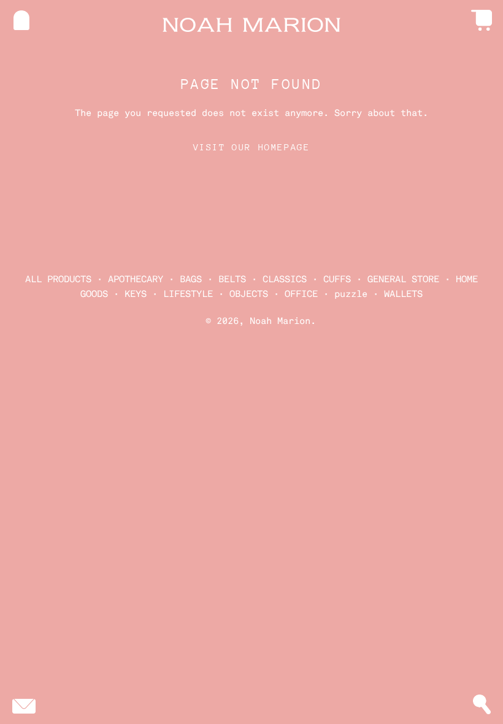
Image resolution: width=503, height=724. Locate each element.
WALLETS (403, 293)
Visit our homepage (251, 147)
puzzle (350, 293)
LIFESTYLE (188, 293)
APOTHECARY (135, 279)
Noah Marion (280, 320)
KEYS (136, 293)
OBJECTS (248, 293)
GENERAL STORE (403, 279)
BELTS (232, 279)
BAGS (191, 279)
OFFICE (301, 293)
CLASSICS (285, 279)
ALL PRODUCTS (58, 279)
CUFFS (337, 279)
